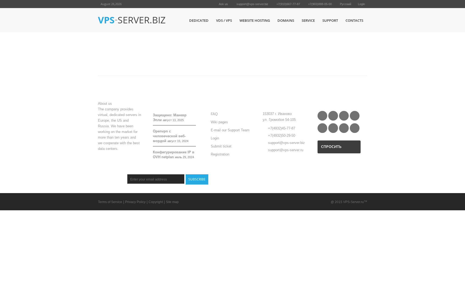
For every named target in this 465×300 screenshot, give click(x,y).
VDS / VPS (224, 20)
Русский (345, 4)
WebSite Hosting (254, 20)
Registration (220, 154)
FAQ (214, 114)
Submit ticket (221, 146)
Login (361, 4)
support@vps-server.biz (252, 4)
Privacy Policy (135, 202)
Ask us (223, 4)
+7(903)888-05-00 (320, 4)
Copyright (156, 202)
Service (308, 20)
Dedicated (199, 20)
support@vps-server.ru (285, 150)
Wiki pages (219, 122)
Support (330, 20)
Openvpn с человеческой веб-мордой (169, 136)
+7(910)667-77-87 (288, 4)
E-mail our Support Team (230, 130)
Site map (172, 202)
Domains (285, 20)
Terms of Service (110, 202)
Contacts (354, 20)
